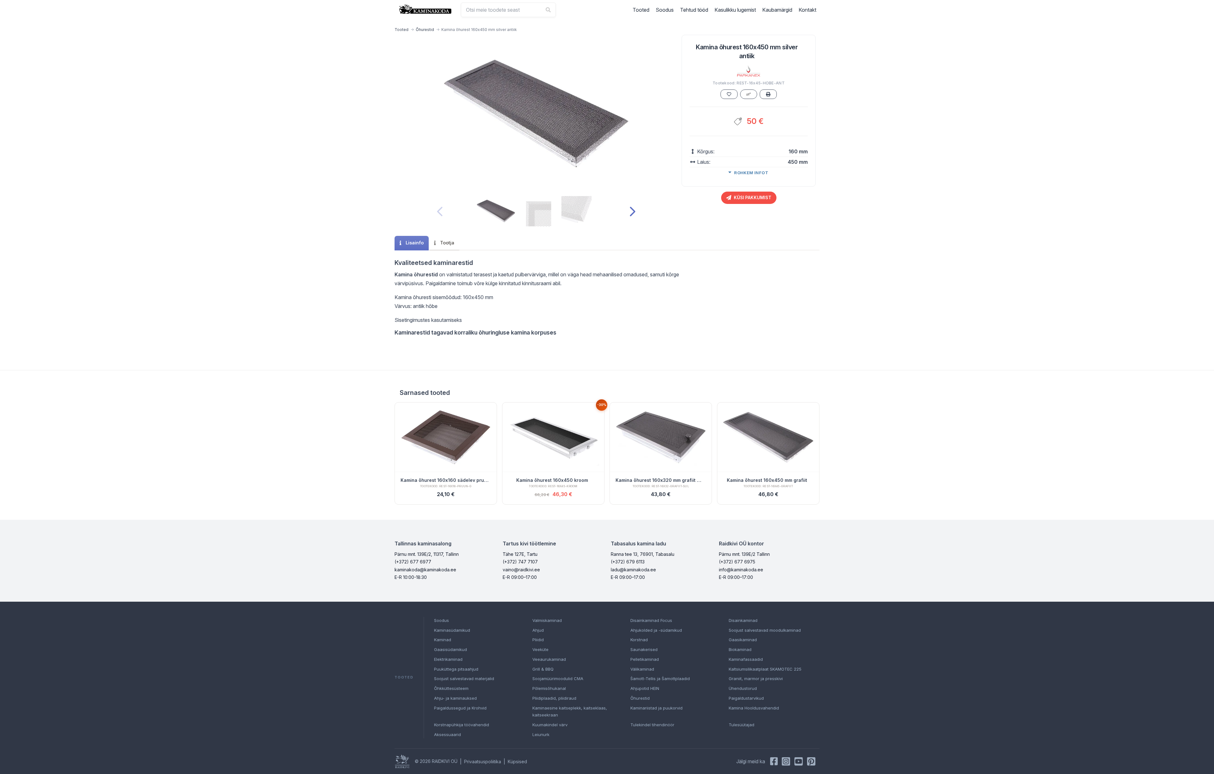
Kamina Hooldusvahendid (754, 707)
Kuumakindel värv (549, 724)
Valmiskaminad (547, 620)
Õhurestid (425, 29)
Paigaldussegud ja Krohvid (460, 707)
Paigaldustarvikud (746, 698)
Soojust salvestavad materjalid (464, 678)
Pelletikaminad (644, 659)
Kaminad (442, 639)
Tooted (641, 10)
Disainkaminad (743, 620)
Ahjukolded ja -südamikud (656, 630)
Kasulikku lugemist (735, 10)
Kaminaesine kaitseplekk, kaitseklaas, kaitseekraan (569, 711)
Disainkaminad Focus (651, 620)
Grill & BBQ (543, 669)
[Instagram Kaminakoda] (786, 761)
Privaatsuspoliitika (482, 761)
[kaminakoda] (425, 9)
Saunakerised (644, 649)
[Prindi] (768, 94)
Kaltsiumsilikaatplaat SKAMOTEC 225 (765, 669)
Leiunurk (540, 734)
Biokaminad (740, 649)
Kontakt (807, 10)
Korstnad (639, 639)
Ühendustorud (743, 688)
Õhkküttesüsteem (451, 688)
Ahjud (538, 630)
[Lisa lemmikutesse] (729, 94)
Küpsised (517, 761)
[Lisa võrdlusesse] (748, 94)
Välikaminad (642, 669)
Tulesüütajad (741, 724)
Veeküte (540, 649)
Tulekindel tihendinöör (652, 724)
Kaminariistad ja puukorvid (656, 707)
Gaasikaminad (743, 639)
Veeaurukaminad (549, 659)
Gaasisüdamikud (450, 649)
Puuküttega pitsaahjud (456, 669)
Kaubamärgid (777, 10)
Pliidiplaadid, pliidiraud (554, 698)
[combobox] (508, 10)
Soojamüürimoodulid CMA (557, 678)
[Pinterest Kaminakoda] (811, 761)
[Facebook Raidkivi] (774, 761)
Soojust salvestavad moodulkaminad (765, 630)
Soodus (665, 10)
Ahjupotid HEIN (644, 688)
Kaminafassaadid (746, 659)
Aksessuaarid (447, 734)
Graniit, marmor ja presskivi (756, 678)
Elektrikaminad (448, 659)
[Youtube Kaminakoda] (798, 761)
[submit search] (548, 10)
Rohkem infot (751, 172)
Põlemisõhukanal (549, 688)
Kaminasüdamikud (452, 630)
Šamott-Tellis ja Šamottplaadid (660, 678)
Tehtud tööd (694, 10)
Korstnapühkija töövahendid (461, 724)
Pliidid (538, 639)
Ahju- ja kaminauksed (455, 698)
